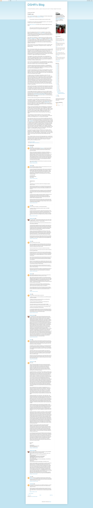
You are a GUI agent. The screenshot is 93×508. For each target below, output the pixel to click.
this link (50, 39)
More (63, 40)
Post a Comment (31, 493)
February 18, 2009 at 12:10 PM (34, 481)
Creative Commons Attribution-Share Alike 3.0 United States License (60, 19)
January (58, 90)
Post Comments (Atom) (34, 496)
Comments (58, 105)
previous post (31, 478)
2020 (57, 71)
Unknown (31, 165)
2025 (57, 65)
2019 (57, 72)
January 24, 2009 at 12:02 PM (34, 291)
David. (31, 205)
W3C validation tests (33, 38)
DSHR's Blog (36, 4)
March (58, 89)
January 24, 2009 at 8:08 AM (33, 271)
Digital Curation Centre (33, 24)
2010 (57, 82)
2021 (57, 70)
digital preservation (32, 142)
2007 (57, 96)
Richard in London (32, 218)
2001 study (40, 38)
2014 (57, 78)
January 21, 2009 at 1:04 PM (33, 238)
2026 (57, 64)
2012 (57, 80)
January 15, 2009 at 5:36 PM (33, 178)
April (58, 88)
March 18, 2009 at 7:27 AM (33, 491)
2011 (57, 81)
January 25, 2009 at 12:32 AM (34, 312)
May (58, 87)
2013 (57, 79)
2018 (57, 73)
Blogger (50, 501)
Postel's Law (58, 91)
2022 (57, 69)
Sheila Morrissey (32, 361)
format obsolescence (37, 142)
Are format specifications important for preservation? (61, 93)
